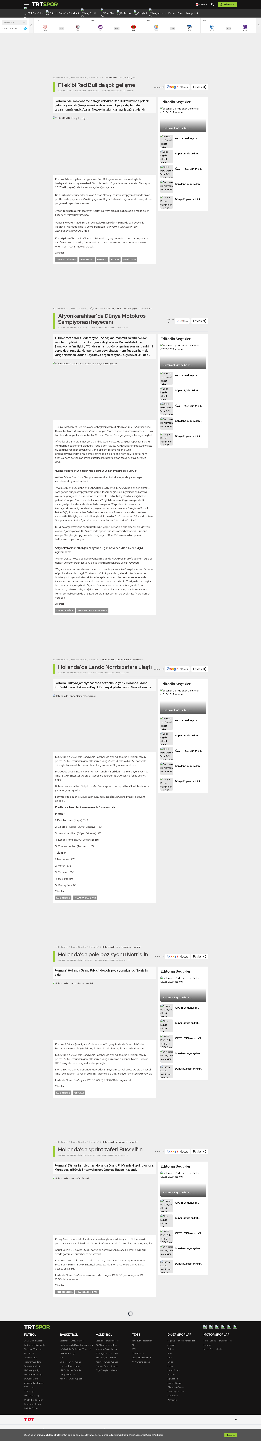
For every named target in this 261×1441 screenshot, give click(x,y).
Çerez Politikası (154, 1434)
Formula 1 (94, 77)
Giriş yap (227, 4)
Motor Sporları (78, 77)
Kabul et (230, 1435)
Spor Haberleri (60, 77)
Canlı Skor (6, 28)
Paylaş (197, 87)
